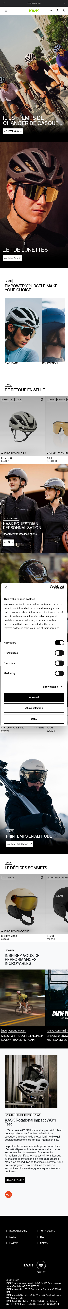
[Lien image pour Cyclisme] (23, 329)
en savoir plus (14, 1180)
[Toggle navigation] (7, 10)
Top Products (47, 1231)
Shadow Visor (9, 936)
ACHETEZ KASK (11, 131)
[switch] (59, 653)
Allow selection (34, 708)
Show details (50, 686)
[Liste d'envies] (42, 400)
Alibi (49, 458)
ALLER (7, 542)
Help (42, 1237)
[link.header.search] (51, 11)
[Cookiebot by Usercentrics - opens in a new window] (49, 587)
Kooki (50, 728)
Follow (13, 1243)
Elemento (6, 458)
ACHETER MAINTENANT (18, 844)
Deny (34, 718)
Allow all (34, 697)
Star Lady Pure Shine (12, 728)
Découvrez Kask (18, 1231)
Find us (44, 1243)
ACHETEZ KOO (11, 258)
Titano (50, 936)
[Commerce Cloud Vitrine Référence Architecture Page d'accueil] (34, 10)
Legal (12, 1237)
